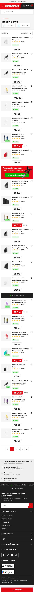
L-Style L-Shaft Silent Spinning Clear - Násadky (20, 279)
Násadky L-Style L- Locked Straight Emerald (20, 350)
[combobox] (18, 12)
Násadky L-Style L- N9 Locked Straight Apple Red (20, 334)
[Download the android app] (8, 572)
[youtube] (12, 555)
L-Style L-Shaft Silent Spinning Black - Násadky (20, 247)
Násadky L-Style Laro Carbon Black (18, 263)
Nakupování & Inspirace (10, 544)
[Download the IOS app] (8, 566)
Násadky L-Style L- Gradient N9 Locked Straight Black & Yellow (19, 318)
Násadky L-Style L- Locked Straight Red (20, 152)
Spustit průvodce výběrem (17, 175)
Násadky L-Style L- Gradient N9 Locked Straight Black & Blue (18, 136)
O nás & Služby (7, 534)
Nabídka (3, 529)
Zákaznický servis (8, 512)
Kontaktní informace (7, 515)
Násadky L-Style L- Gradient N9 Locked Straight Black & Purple (19, 398)
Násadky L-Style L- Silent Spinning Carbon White (20, 55)
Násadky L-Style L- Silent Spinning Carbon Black (20, 182)
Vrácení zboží (5, 522)
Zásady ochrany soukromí (21, 580)
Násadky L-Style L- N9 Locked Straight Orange (19, 87)
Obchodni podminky (6, 580)
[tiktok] (16, 555)
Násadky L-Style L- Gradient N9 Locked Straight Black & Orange (19, 215)
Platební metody (6, 525)
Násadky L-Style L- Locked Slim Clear (20, 119)
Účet (3, 539)
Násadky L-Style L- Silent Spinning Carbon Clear (20, 71)
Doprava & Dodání (6, 519)
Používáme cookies (6, 582)
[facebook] (3, 555)
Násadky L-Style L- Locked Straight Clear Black (20, 231)
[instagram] (8, 555)
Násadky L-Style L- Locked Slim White (20, 103)
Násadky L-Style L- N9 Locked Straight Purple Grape (19, 302)
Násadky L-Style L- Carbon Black (20, 199)
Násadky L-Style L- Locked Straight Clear (20, 39)
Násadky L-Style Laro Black (18, 366)
